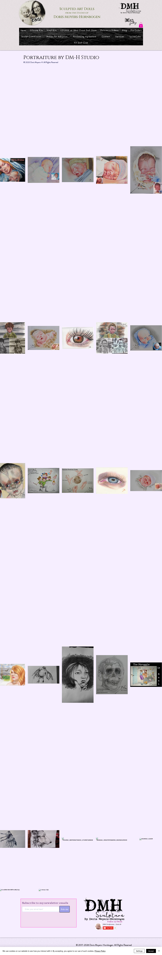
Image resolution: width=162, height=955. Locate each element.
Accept (151, 951)
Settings (139, 951)
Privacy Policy (100, 951)
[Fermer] (158, 951)
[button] (141, 25)
